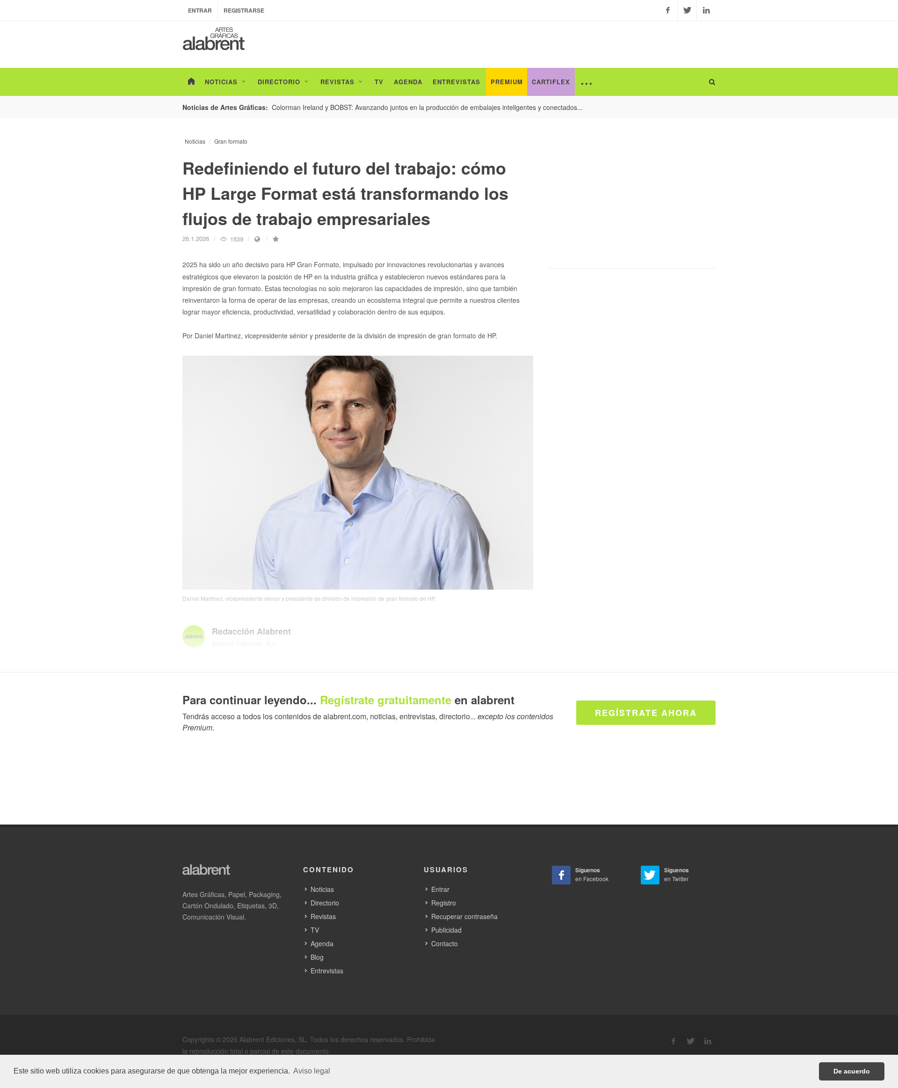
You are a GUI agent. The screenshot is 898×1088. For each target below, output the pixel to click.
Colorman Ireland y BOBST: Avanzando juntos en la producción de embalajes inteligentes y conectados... (427, 107)
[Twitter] (687, 10)
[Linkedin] (706, 10)
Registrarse (244, 10)
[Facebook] (668, 10)
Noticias (195, 141)
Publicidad (446, 930)
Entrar (200, 10)
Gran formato (230, 141)
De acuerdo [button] (851, 1071)
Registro (443, 902)
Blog (317, 957)
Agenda (322, 943)
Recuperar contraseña (464, 916)
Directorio (325, 902)
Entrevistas (327, 970)
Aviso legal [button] (311, 1071)
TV (315, 930)
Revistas (323, 916)
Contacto (444, 943)
